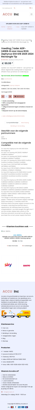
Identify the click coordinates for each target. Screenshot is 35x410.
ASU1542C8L (8, 79)
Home (3, 27)
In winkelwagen (28, 246)
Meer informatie (13, 246)
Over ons (5, 328)
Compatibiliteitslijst (12, 123)
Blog (4, 338)
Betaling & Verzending (17, 126)
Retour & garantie (8, 331)
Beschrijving (25, 123)
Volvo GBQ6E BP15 (8, 362)
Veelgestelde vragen (9, 336)
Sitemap (5, 341)
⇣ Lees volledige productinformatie (12, 116)
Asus (17, 27)
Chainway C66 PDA (9, 357)
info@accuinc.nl (9, 392)
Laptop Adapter (9, 28)
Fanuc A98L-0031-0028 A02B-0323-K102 (15, 364)
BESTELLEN (19, 96)
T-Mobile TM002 (8, 351)
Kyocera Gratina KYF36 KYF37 (12, 354)
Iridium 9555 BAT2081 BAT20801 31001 (14, 359)
